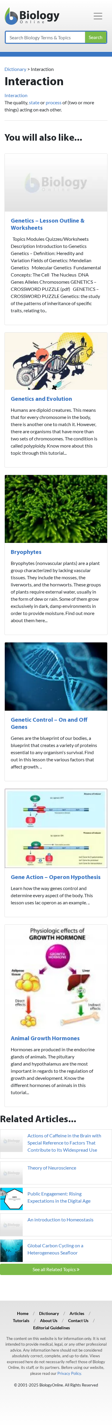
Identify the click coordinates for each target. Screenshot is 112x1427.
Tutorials (21, 1320)
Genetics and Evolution (41, 399)
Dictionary (15, 69)
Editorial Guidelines (51, 1327)
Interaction (15, 95)
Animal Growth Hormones (45, 1039)
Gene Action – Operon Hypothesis (56, 878)
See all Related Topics (55, 1269)
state (34, 102)
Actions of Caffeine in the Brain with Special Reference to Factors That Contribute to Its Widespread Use (64, 1143)
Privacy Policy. (69, 1373)
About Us (48, 1320)
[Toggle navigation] (98, 16)
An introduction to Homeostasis (60, 1219)
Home (22, 1313)
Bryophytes (26, 552)
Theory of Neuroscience (51, 1167)
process (54, 102)
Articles (77, 1313)
